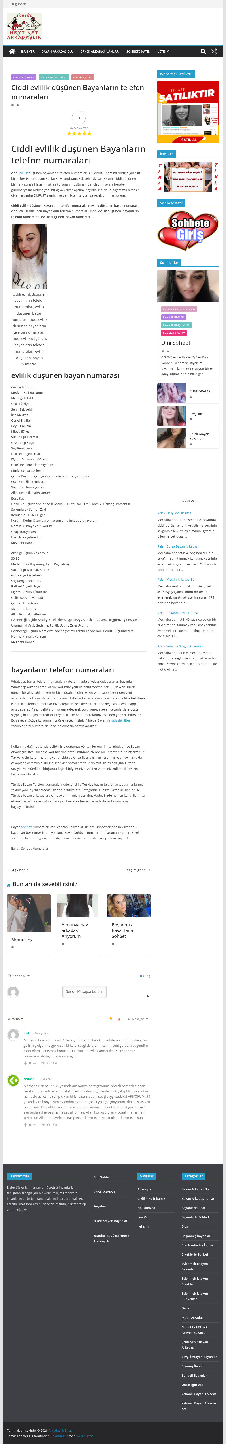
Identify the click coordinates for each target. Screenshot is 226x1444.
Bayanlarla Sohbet (174, 333)
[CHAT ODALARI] (171, 393)
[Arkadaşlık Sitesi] (12, 51)
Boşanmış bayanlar (196, 1236)
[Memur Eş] (28, 897)
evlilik (23, 173)
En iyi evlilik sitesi (179, 513)
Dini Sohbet (176, 342)
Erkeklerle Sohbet (195, 1254)
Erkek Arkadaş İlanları (100, 51)
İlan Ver (28, 51)
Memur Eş (21, 939)
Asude (29, 1078)
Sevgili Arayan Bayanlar (199, 1357)
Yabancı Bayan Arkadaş (199, 1394)
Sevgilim (196, 414)
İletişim (163, 51)
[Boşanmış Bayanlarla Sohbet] (129, 897)
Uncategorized (192, 1385)
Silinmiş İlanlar (193, 1366)
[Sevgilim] (171, 416)
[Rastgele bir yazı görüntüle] (214, 51)
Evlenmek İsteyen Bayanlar (179, 309)
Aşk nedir (20, 870)
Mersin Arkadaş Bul (180, 579)
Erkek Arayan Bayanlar (199, 436)
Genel (186, 1308)
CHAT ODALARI (200, 391)
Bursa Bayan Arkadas (182, 546)
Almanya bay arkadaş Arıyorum (75, 930)
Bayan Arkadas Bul (57, 51)
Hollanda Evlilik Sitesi (182, 613)
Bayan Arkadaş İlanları (53, 77)
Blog (185, 1226)
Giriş (146, 976)
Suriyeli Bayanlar (194, 1375)
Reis (160, 513)
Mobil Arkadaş (192, 1317)
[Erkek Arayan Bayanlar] (171, 438)
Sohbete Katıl (138, 51)
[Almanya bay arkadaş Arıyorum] (79, 897)
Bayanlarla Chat (82, 77)
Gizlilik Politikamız (151, 1198)
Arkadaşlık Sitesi (119, 720)
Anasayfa (144, 1189)
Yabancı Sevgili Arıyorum (184, 646)
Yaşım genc (136, 870)
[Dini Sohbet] (188, 286)
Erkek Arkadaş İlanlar (197, 1245)
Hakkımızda (146, 1208)
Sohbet (26, 827)
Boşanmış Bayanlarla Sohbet (122, 930)
